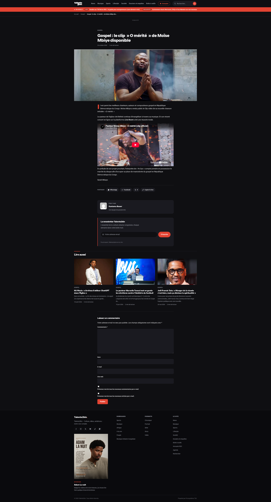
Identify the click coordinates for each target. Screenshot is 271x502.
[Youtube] (90, 429)
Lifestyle (116, 4)
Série (146, 428)
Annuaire (165, 4)
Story (146, 431)
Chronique (148, 420)
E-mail (99, 367)
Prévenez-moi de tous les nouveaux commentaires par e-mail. (118, 389)
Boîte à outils (151, 4)
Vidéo (147, 435)
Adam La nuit (80, 485)
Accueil (76, 14)
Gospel (83, 14)
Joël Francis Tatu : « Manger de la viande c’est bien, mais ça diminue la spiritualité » (177, 291)
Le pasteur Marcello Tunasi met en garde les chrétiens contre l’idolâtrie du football (134, 291)
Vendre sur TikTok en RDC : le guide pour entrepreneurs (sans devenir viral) (112, 9)
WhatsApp (113, 190)
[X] (85, 429)
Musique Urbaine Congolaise (126, 439)
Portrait (147, 424)
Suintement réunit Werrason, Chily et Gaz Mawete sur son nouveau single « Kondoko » (176, 9)
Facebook (127, 190)
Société (124, 4)
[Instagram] (81, 429)
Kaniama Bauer (115, 206)
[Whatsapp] (100, 429)
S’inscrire (164, 234)
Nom (99, 357)
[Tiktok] (95, 429)
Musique (100, 4)
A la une (119, 431)
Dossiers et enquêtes (136, 4)
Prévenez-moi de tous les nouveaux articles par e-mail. (115, 396)
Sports (108, 4)
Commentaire (102, 327)
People (119, 435)
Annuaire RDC (177, 446)
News (93, 4)
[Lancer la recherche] (194, 3)
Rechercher (176, 454)
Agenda (175, 450)
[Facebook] (76, 429)
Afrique (119, 428)
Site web (100, 377)
